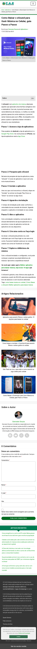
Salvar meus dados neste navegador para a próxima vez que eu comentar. (17, 513)
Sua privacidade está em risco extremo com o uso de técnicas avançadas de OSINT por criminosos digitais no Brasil (18, 559)
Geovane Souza (13, 29)
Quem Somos (7, 617)
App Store (21, 136)
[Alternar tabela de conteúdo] (31, 98)
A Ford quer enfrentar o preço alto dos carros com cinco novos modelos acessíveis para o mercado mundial (17, 568)
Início (2, 10)
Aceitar (18, 636)
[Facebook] (10, 435)
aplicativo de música (19, 104)
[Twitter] (27, 435)
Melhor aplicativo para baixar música (21, 285)
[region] (18, 79)
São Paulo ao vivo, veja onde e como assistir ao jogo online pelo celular (18, 370)
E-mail (3, 493)
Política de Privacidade (24, 633)
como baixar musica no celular (15, 282)
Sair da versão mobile (18, 646)
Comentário (5, 460)
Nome (3, 485)
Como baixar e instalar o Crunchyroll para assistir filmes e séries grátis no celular (19, 344)
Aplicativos (8, 10)
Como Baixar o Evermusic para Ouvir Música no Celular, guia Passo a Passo (18, 396)
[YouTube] (16, 435)
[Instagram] (21, 435)
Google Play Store (7, 134)
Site (2, 501)
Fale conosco (7, 621)
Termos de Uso (7, 624)
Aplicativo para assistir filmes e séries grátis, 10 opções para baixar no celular (18, 318)
